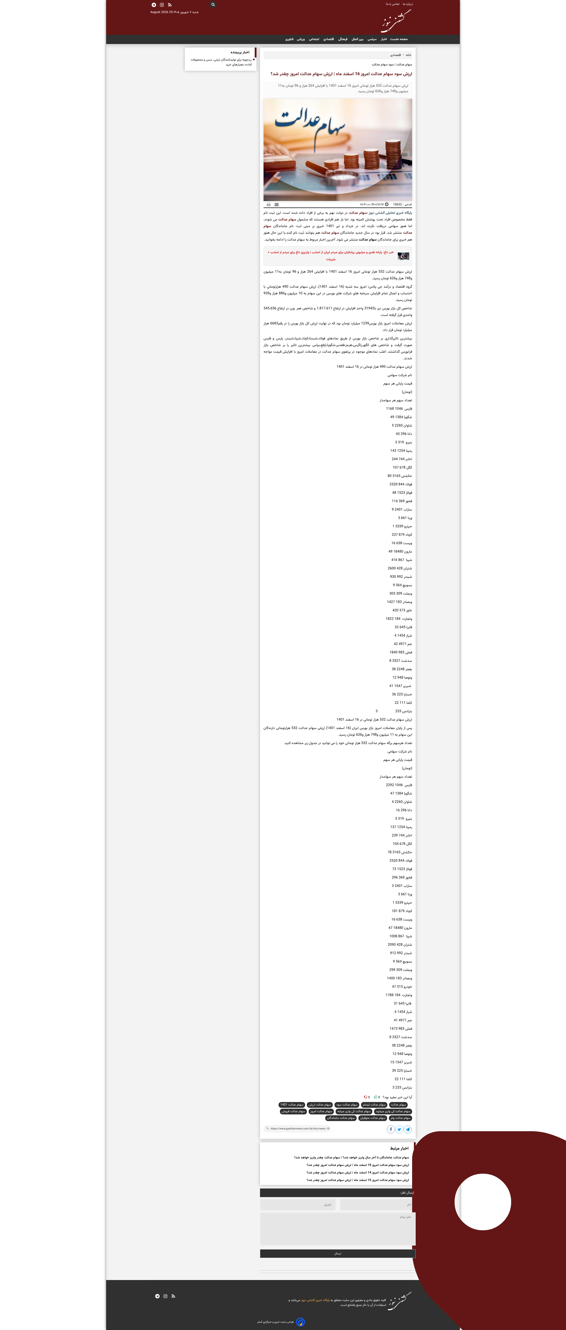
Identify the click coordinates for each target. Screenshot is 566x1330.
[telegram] (157, 1296)
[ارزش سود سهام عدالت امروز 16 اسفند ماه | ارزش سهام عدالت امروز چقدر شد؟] (408, 1130)
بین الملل (358, 39)
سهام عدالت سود (347, 1104)
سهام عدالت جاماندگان (341, 1118)
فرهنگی (343, 39)
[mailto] (275, 204)
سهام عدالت (358, 213)
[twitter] (399, 1130)
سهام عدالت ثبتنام (374, 1104)
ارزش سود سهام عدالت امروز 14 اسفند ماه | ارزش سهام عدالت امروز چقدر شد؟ (358, 1172)
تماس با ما (393, 4)
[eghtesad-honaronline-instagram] (165, 1296)
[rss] (170, 5)
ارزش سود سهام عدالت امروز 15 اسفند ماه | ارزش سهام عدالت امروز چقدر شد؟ (358, 1165)
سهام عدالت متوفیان (372, 1118)
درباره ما (408, 4)
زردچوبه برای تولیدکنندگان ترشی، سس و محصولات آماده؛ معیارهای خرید (221, 62)
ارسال (338, 1253)
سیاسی (372, 39)
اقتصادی (329, 39)
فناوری (289, 39)
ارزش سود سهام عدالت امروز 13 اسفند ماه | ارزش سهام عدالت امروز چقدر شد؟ (358, 1180)
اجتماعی (314, 39)
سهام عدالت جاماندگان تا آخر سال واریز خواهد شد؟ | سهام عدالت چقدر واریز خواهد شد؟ (351, 1157)
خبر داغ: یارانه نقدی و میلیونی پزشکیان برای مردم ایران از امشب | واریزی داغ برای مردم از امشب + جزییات (331, 256)
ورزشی (301, 39)
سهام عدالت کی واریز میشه (354, 1111)
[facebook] (391, 1130)
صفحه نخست (399, 39)
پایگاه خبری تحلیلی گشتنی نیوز (390, 213)
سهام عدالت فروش (293, 1111)
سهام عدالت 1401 (291, 1104)
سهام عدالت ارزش (320, 1104)
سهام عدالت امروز (321, 1111)
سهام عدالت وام (400, 1118)
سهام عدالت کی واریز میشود (393, 1111)
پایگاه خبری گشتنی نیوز (315, 1300)
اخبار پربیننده (240, 52)
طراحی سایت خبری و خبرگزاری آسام (275, 1322)
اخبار (384, 39)
